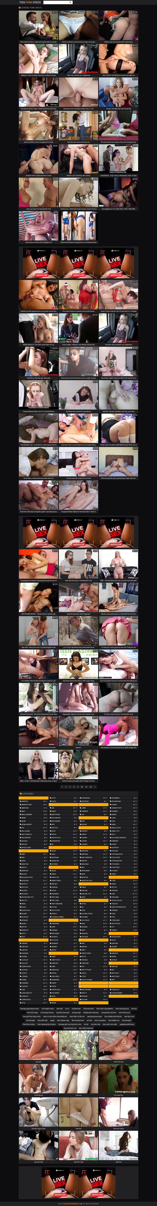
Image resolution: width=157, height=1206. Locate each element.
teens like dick (42, 1020)
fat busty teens (88, 1009)
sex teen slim (95, 1024)
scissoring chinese (47, 1013)
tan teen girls (126, 1020)
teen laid (60, 1009)
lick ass (134, 1009)
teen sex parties (100, 1020)
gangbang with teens (127, 1024)
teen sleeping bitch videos (47, 1024)
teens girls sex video (110, 1024)
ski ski (86, 1024)
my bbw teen (76, 1009)
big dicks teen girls (62, 1013)
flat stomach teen (78, 1020)
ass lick (89, 1020)
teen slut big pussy (122, 1009)
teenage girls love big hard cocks (70, 1024)
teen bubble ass (113, 1020)
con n (67, 1009)
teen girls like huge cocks (32, 1016)
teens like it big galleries (105, 1009)
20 (82, 787)
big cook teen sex (70, 1028)
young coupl (76, 1013)
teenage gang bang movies (29, 1009)
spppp (52, 1020)
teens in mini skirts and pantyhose (55, 1016)
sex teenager (30, 1020)
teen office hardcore (86, 1028)
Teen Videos (30, 2)
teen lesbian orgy (63, 1020)
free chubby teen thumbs (113, 1016)
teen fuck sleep (32, 1013)
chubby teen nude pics (91, 1013)
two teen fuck (129, 1016)
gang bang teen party (94, 1016)
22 (91, 787)
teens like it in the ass (77, 1016)
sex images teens (48, 1009)
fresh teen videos (29, 1024)
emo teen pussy (124, 1013)
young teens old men (109, 1013)
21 (86, 787)
